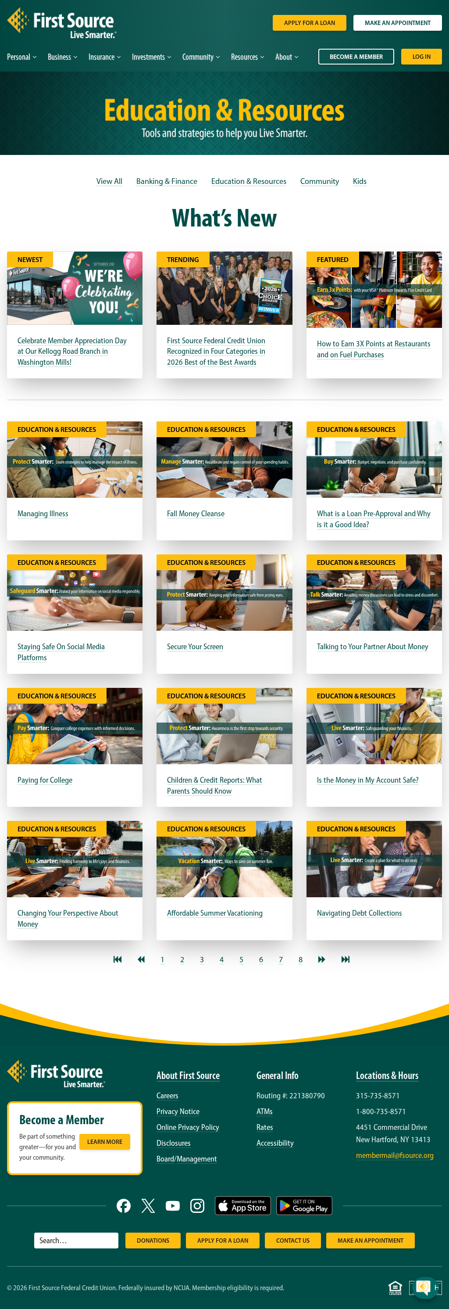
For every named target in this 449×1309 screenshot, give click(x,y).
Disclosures (174, 1143)
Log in (422, 57)
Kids (360, 181)
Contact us (293, 1240)
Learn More (104, 1142)
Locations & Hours (387, 1075)
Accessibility (275, 1143)
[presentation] (433, 1217)
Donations (153, 1240)
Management (197, 1159)
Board (165, 1159)
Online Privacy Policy (188, 1127)
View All (109, 181)
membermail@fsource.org (395, 1155)
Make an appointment (398, 23)
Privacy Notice (178, 1111)
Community (319, 181)
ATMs (265, 1111)
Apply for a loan (309, 23)
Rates (265, 1127)
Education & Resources (248, 181)
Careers (167, 1095)
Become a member (356, 57)
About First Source (188, 1075)
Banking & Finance (166, 181)
